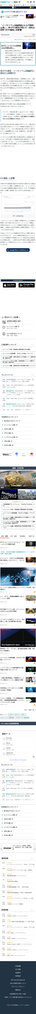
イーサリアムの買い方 (11, 437)
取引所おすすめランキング (12, 421)
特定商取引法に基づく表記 (18, 994)
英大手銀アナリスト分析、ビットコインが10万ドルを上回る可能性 (12, 610)
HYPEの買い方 (8, 445)
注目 (33, 34)
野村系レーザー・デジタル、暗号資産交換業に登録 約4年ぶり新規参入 (17, 649)
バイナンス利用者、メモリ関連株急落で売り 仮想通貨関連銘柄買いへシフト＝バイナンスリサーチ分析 (12, 700)
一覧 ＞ (33, 501)
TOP (4, 1013)
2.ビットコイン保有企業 (7, 717)
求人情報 (18, 969)
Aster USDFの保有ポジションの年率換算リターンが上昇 (22, 846)
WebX (31, 1013)
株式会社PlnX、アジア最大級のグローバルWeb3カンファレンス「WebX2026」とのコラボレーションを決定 (20, 392)
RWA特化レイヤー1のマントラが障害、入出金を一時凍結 (12, 689)
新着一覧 (11, 1013)
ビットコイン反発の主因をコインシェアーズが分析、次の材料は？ (17, 588)
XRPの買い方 (8, 441)
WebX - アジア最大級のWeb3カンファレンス (18, 997)
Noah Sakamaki (5, 34)
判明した (5, 83)
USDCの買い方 (8, 429)
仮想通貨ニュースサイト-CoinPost (21, 1005)
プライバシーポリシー (18, 986)
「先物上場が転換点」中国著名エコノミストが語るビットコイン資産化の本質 (12, 679)
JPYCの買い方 (8, 433)
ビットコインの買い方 (13, 326)
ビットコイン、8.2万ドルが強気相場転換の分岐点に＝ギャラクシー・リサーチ (12, 559)
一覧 (31, 344)
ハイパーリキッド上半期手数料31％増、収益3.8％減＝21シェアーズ (12, 668)
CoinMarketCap (19, 215)
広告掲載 (18, 966)
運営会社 (18, 990)
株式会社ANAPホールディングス (15, 404)
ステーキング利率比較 (29, 5)
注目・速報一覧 (29, 710)
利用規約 (18, 976)
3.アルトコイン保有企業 (22, 717)
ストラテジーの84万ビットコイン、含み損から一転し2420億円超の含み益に (12, 620)
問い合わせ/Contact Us (18, 980)
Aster (8, 385)
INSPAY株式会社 (11, 379)
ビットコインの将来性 (7, 5)
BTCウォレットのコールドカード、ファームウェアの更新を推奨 (12, 543)
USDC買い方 (18, 5)
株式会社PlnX (10, 391)
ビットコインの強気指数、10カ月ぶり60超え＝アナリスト (12, 658)
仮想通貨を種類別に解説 (14, 321)
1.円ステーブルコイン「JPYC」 (17, 714)
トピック (18, 1013)
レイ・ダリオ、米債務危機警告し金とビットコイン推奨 (12, 597)
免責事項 (18, 972)
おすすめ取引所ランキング (14, 333)
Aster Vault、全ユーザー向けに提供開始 (22, 398)
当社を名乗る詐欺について (18, 983)
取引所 (24, 1013)
